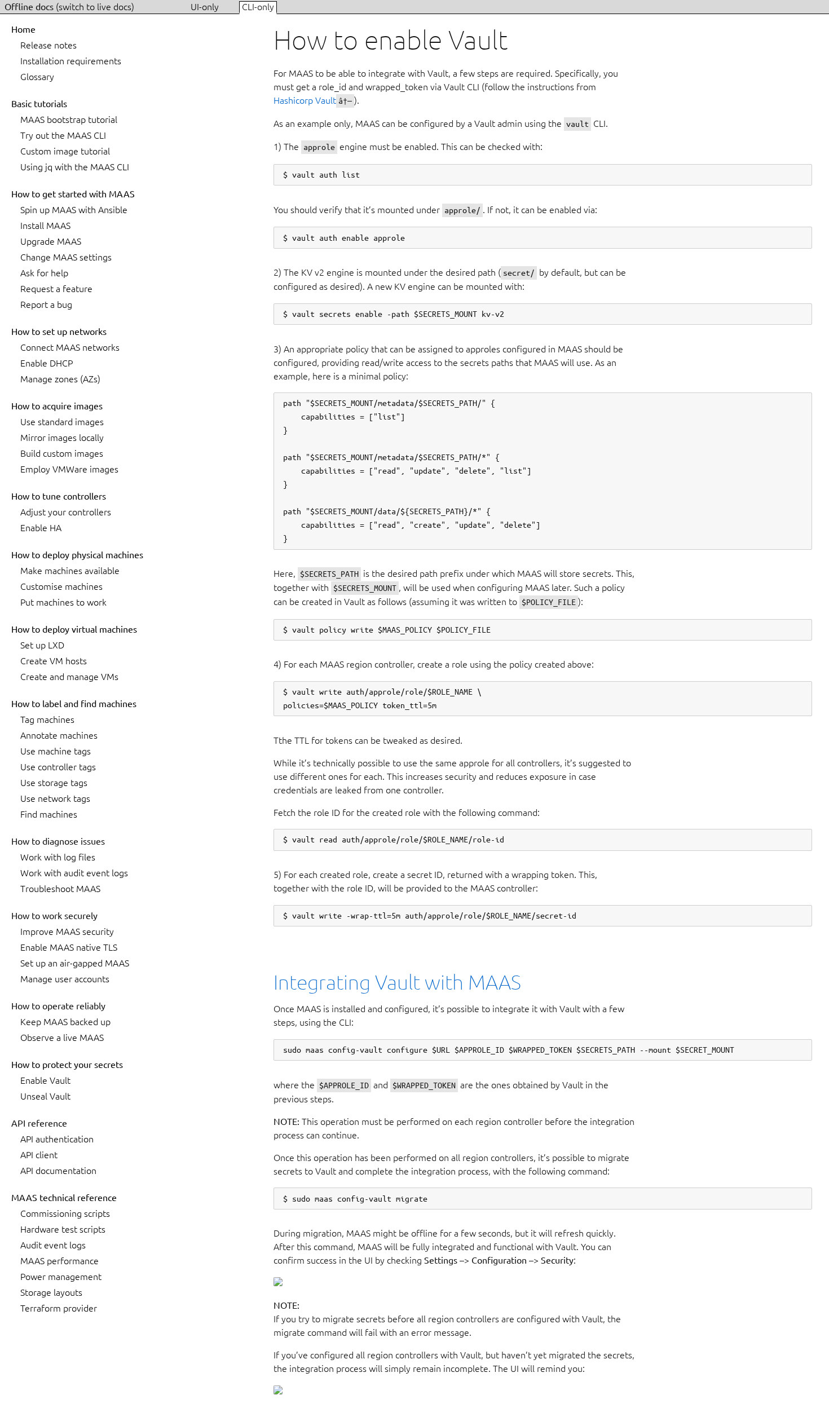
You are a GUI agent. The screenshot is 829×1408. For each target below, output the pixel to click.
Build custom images (61, 453)
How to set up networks (59, 331)
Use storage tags (53, 783)
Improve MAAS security (67, 931)
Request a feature (56, 289)
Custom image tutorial (65, 151)
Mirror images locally (62, 437)
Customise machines (61, 586)
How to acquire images (57, 406)
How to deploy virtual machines (74, 629)
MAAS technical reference (64, 1198)
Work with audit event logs (74, 873)
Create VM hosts (53, 661)
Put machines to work (63, 602)
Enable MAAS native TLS (68, 947)
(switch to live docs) (95, 7)
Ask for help (44, 273)
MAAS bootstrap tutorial (68, 119)
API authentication (57, 1139)
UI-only (206, 7)
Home (23, 29)
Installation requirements (70, 61)
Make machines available (70, 571)
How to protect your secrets (67, 1065)
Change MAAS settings (66, 257)
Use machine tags (55, 751)
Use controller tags (58, 767)
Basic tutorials (39, 104)
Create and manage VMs (69, 677)
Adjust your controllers (65, 512)
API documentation (58, 1171)
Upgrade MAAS (50, 241)
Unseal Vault (45, 1096)
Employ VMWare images (69, 469)
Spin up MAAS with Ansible (73, 210)
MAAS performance (59, 1261)
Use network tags (55, 798)
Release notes (48, 45)
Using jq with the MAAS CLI (74, 167)
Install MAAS (45, 225)
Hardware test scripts (62, 1229)
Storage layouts (51, 1292)
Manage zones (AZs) (60, 379)
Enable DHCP (46, 363)
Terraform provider (58, 1308)
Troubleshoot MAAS (60, 889)
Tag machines (47, 719)
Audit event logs (53, 1245)
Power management (61, 1277)
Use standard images (62, 422)
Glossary (37, 77)
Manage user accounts (64, 979)
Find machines (48, 814)
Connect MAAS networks (70, 347)
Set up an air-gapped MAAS (74, 963)
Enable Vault (45, 1080)
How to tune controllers (58, 496)
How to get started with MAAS (73, 194)
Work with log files (57, 857)
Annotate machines (59, 735)
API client (39, 1155)
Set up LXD (42, 645)
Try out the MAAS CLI (63, 135)
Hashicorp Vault (305, 100)
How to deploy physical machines (77, 555)
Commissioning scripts (65, 1213)
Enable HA (40, 528)
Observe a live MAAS (62, 1037)
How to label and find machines (73, 704)
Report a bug (46, 304)
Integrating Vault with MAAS (397, 982)
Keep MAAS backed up (65, 1022)
